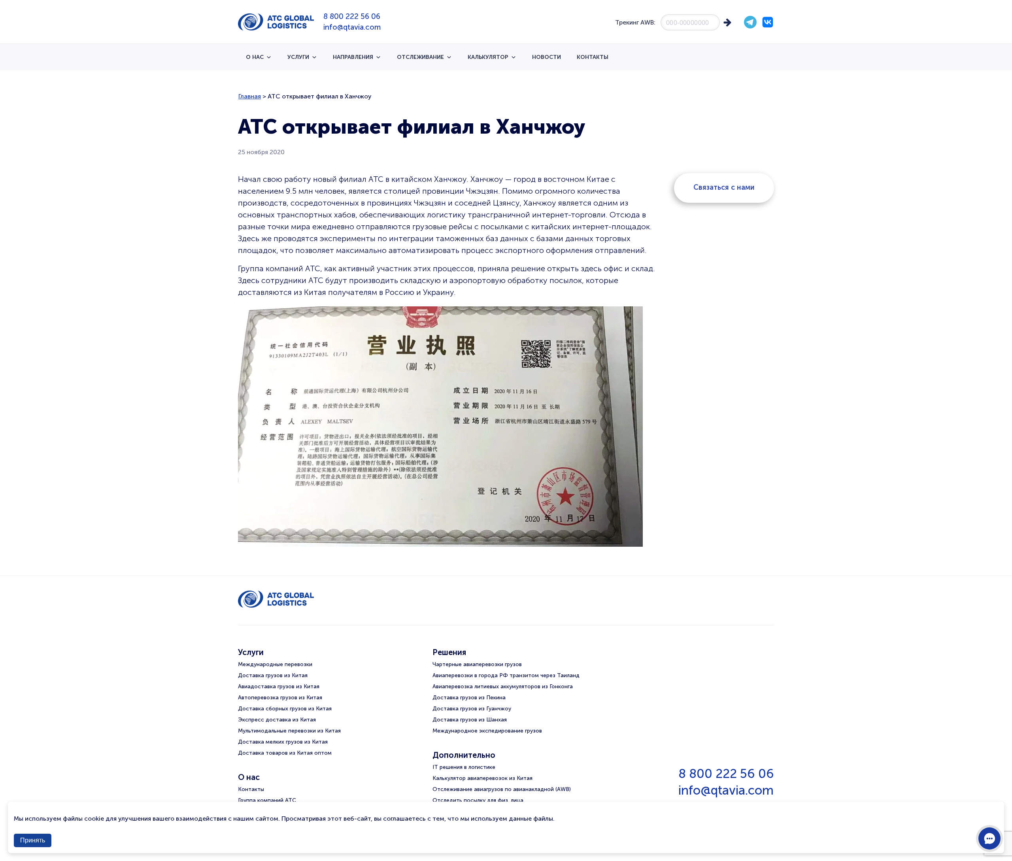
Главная (249, 96)
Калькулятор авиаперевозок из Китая (482, 778)
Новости (546, 57)
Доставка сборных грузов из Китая (285, 708)
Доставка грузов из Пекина (469, 697)
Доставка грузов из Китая (273, 675)
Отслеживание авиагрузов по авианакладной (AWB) (501, 789)
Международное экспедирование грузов (487, 730)
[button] (989, 838)
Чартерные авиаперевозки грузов (477, 664)
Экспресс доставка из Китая (277, 719)
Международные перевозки (275, 664)
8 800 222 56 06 (351, 16)
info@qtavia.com (352, 27)
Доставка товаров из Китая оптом (285, 753)
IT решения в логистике (463, 767)
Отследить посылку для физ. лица (477, 800)
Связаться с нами (724, 187)
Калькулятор (488, 57)
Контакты (592, 57)
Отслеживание (420, 57)
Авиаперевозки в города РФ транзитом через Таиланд (506, 675)
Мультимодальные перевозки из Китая (289, 730)
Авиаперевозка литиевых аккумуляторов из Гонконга (502, 686)
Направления (353, 57)
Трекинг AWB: (635, 22)
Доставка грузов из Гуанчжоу (471, 708)
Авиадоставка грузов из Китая (278, 686)
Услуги (298, 57)
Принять (32, 840)
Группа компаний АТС (267, 800)
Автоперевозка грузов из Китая (280, 697)
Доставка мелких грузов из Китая (283, 741)
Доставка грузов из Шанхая (469, 719)
